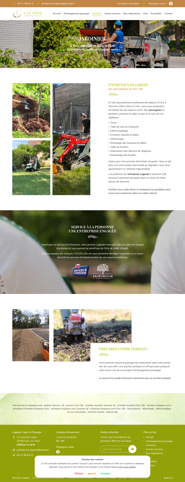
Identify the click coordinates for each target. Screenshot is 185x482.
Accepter (105, 473)
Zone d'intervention (138, 478)
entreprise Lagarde (138, 174)
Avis (145, 13)
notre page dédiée (127, 467)
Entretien (97, 13)
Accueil (57, 13)
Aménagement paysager (76, 13)
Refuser (79, 473)
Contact (168, 13)
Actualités (156, 13)
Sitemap (122, 478)
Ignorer (92, 473)
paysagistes (155, 110)
